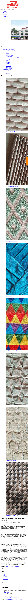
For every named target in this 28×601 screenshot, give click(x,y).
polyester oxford (9, 70)
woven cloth (8, 66)
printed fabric (8, 63)
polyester (7, 71)
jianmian (7, 61)
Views (2, 584)
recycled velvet (9, 296)
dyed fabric (8, 73)
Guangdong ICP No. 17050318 (12, 597)
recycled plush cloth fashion (11, 241)
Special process (9, 68)
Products (5, 14)
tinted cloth (8, 54)
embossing (8, 62)
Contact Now (6, 592)
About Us (5, 12)
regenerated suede (9, 55)
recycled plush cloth (10, 59)
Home (4, 11)
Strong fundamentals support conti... (12, 566)
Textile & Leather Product (8, 49)
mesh (7, 60)
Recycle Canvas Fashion (11, 460)
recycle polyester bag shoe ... (12, 186)
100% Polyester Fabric (10, 50)
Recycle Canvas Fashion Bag (12, 350)
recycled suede (9, 405)
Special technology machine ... (12, 131)
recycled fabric (6, 51)
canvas (7, 53)
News (4, 15)
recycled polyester (7, 69)
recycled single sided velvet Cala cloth (13, 57)
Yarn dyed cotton (9, 67)
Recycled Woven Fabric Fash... (12, 515)
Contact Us (5, 16)
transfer (7, 64)
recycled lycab (9, 56)
